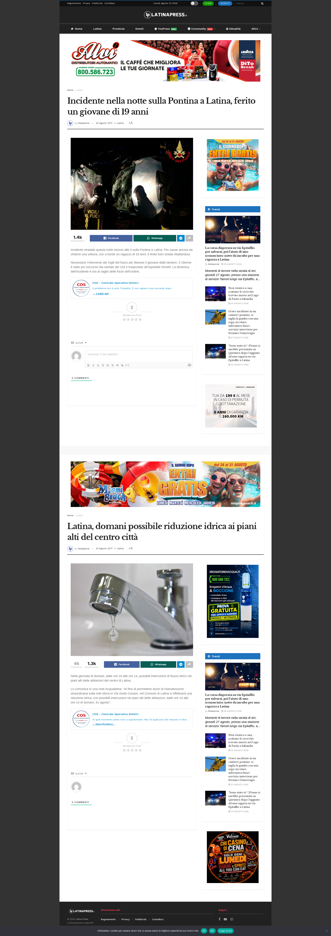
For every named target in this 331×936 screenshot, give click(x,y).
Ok (204, 930)
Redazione (83, 123)
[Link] (122, 365)
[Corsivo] (93, 365)
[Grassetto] (88, 365)
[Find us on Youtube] (225, 919)
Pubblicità (97, 3)
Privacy (86, 3)
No (212, 930)
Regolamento (74, 3)
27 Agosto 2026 (239, 337)
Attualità (234, 28)
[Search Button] (261, 3)
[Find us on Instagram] (231, 919)
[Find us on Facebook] (219, 919)
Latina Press (82, 919)
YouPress (166, 28)
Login (208, 3)
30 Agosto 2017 (104, 123)
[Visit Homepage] (165, 15)
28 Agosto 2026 (232, 264)
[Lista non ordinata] (112, 365)
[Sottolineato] (98, 365)
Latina (97, 28)
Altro (255, 28)
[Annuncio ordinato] (107, 365)
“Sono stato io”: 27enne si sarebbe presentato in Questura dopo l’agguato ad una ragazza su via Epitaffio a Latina (244, 353)
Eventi (139, 28)
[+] (127, 365)
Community (201, 28)
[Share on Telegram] (181, 238)
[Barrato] (103, 365)
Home (78, 28)
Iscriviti (225, 3)
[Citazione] (117, 365)
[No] (326, 931)
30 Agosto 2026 (239, 303)
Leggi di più (225, 930)
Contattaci (109, 3)
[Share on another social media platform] (189, 238)
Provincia (118, 28)
